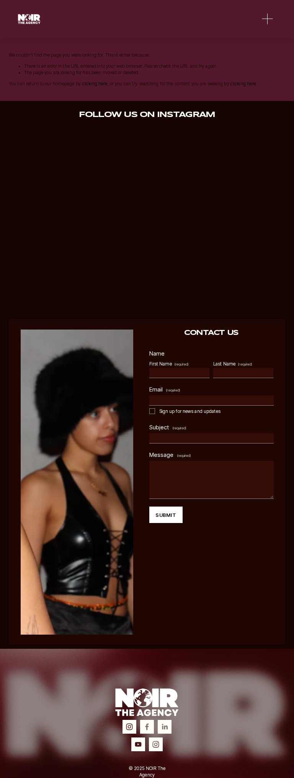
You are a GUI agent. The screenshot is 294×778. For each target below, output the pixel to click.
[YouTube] (138, 744)
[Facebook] (147, 727)
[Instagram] (129, 727)
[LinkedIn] (165, 727)
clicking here (95, 83)
